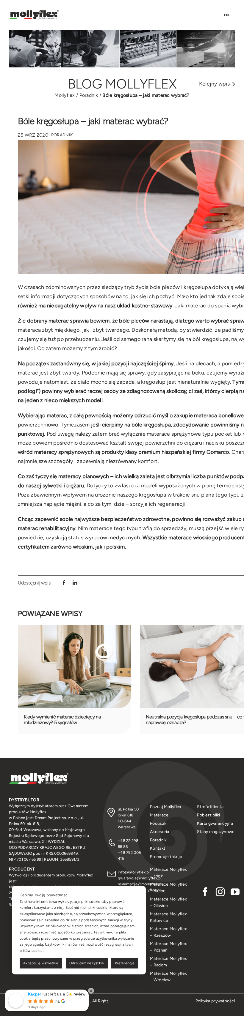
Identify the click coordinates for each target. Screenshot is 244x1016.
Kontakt (157, 848)
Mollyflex (64, 95)
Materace (159, 815)
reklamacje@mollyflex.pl (140, 884)
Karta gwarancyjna (215, 823)
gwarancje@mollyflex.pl (140, 878)
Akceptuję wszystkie (40, 963)
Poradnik (88, 95)
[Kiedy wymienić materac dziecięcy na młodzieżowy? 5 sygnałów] (74, 628)
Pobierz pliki (208, 815)
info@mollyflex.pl (134, 872)
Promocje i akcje (166, 856)
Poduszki (158, 823)
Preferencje (124, 963)
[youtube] (235, 891)
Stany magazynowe (215, 831)
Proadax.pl (68, 1008)
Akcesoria (159, 831)
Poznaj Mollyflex (165, 806)
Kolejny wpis (214, 83)
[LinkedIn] (75, 583)
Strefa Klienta (210, 806)
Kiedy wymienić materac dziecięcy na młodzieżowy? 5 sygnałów (62, 719)
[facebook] (205, 891)
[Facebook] (64, 583)
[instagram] (220, 891)
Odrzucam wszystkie (86, 963)
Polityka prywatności (215, 1001)
